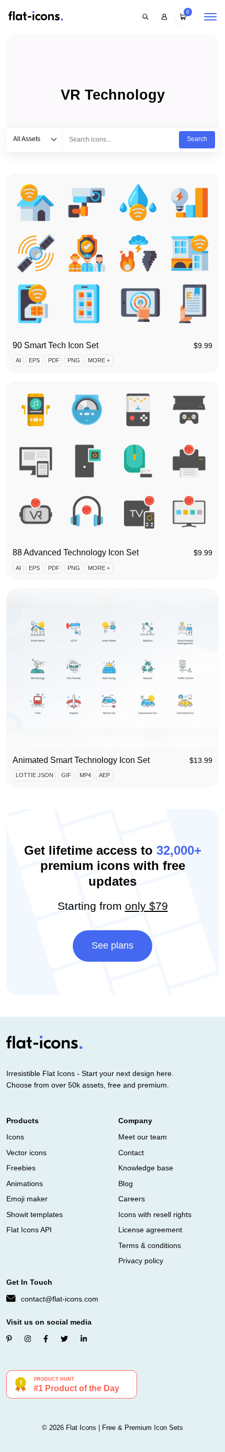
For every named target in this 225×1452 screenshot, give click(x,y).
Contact (131, 1152)
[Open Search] (145, 16)
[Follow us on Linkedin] (84, 1339)
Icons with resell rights (155, 1214)
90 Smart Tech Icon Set (55, 345)
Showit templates (34, 1214)
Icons (15, 1137)
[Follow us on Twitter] (64, 1339)
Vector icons (26, 1152)
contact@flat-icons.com (59, 1299)
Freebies (21, 1168)
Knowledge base (145, 1168)
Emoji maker (27, 1199)
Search (197, 139)
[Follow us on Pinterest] (9, 1339)
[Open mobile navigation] (210, 16)
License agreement (150, 1229)
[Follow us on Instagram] (28, 1339)
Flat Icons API (29, 1229)
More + (99, 360)
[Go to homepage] (35, 16)
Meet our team (142, 1137)
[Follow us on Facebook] (45, 1339)
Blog (125, 1183)
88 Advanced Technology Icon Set (76, 552)
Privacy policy (140, 1260)
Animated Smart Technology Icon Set (81, 760)
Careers (131, 1199)
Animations (24, 1183)
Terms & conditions (149, 1245)
